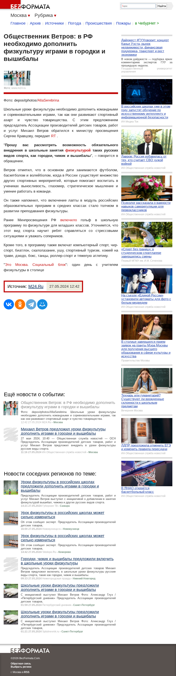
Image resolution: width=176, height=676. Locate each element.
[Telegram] (31, 304)
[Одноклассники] (20, 304)
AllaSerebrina (48, 100)
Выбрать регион (21, 666)
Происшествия (98, 23)
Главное (18, 23)
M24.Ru (35, 286)
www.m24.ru (18, 88)
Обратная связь (21, 663)
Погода (74, 23)
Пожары (123, 23)
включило (68, 220)
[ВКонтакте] (9, 304)
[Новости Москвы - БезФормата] (26, 5)
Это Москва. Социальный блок (35, 265)
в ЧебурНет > (147, 23)
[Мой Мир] (42, 304)
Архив (35, 23)
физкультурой (78, 150)
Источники (54, 23)
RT (53, 136)
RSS (26, 672)
